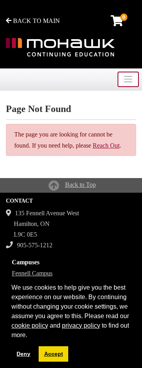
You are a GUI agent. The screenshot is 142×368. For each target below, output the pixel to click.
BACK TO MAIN (35, 20)
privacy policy (81, 325)
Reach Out (106, 145)
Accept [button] (53, 354)
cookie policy (29, 325)
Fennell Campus (32, 273)
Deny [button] (23, 354)
